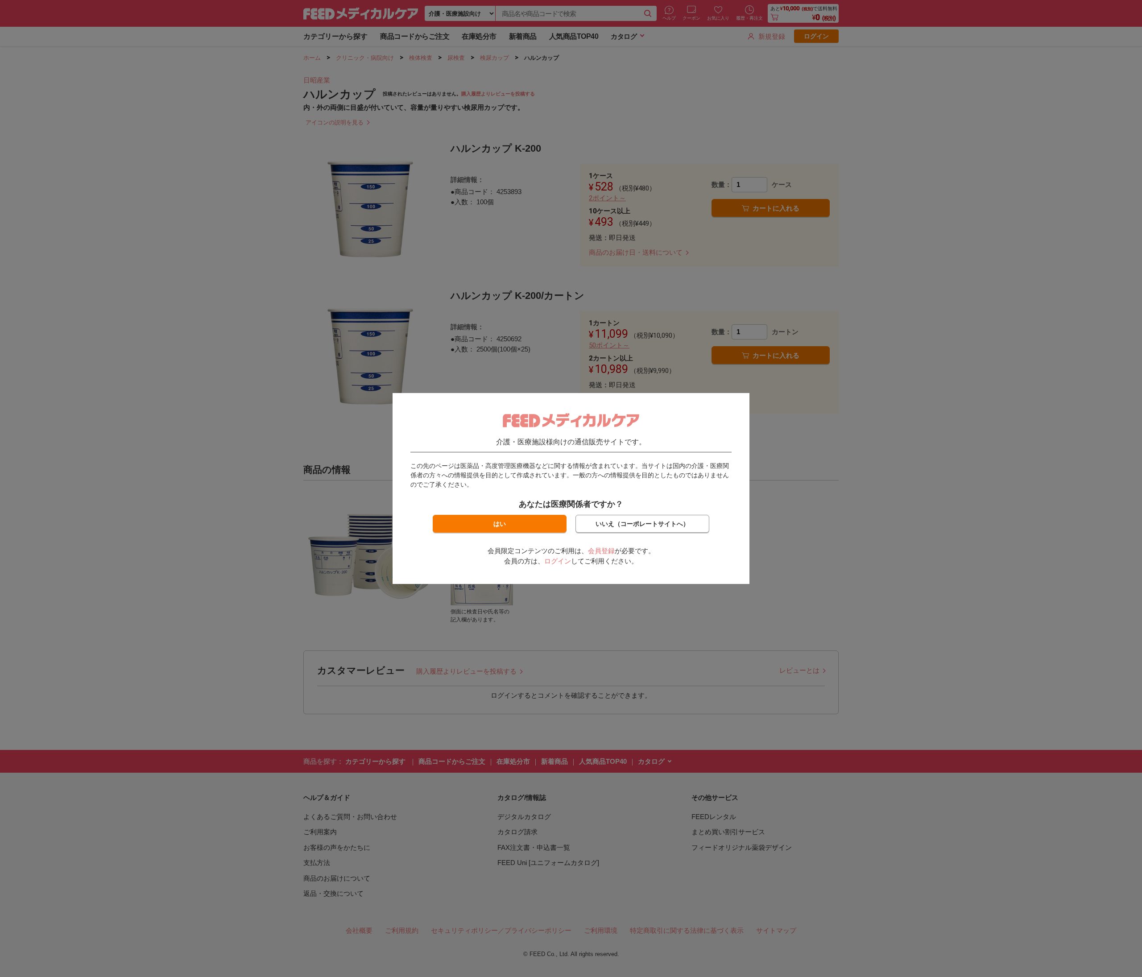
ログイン (557, 561)
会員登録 (601, 551)
